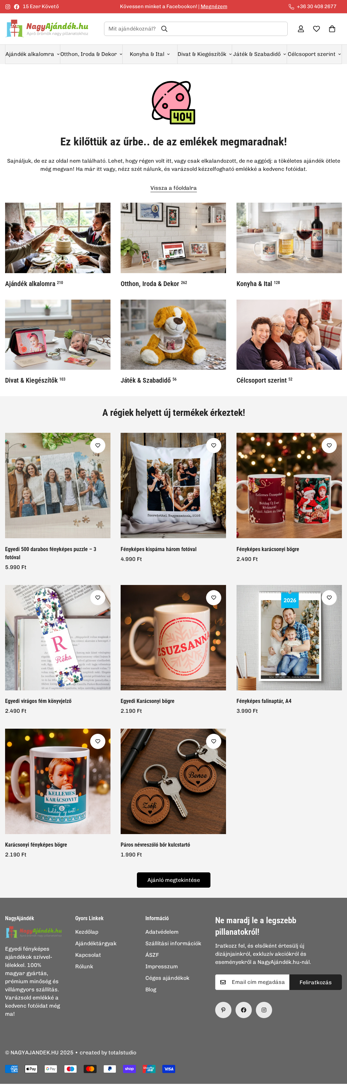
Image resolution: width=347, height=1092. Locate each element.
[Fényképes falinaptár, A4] (289, 637)
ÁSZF (152, 955)
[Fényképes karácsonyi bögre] (289, 485)
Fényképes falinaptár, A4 (264, 701)
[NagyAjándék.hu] (49, 29)
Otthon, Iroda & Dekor (88, 54)
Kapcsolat (88, 955)
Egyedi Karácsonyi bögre (148, 701)
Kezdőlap (86, 932)
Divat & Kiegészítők (202, 54)
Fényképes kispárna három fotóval (159, 549)
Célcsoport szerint (311, 54)
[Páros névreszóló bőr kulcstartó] (173, 781)
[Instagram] (8, 6)
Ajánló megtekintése (173, 880)
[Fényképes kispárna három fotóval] (173, 485)
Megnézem (214, 6)
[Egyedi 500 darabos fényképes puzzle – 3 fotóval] (57, 485)
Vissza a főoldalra (173, 188)
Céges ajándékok (167, 978)
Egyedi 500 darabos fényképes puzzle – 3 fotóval (50, 553)
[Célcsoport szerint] (289, 335)
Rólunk (84, 966)
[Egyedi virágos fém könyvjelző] (57, 637)
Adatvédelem (162, 932)
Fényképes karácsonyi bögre (268, 549)
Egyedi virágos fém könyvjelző (38, 701)
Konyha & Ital (147, 54)
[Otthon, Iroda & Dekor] (173, 238)
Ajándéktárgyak (96, 943)
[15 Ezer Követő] (244, 1010)
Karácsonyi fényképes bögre (36, 845)
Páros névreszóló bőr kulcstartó (155, 845)
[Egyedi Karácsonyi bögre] (173, 637)
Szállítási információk (173, 943)
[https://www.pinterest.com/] (223, 1010)
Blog (150, 989)
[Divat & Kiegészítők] (57, 335)
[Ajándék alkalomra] (57, 238)
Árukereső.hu (185, 1088)
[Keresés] (164, 28)
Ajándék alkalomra (29, 54)
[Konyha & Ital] (289, 238)
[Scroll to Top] (334, 1055)
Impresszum (161, 966)
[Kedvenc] (97, 445)
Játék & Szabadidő (257, 54)
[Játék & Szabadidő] (173, 335)
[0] (332, 29)
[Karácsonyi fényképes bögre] (57, 781)
